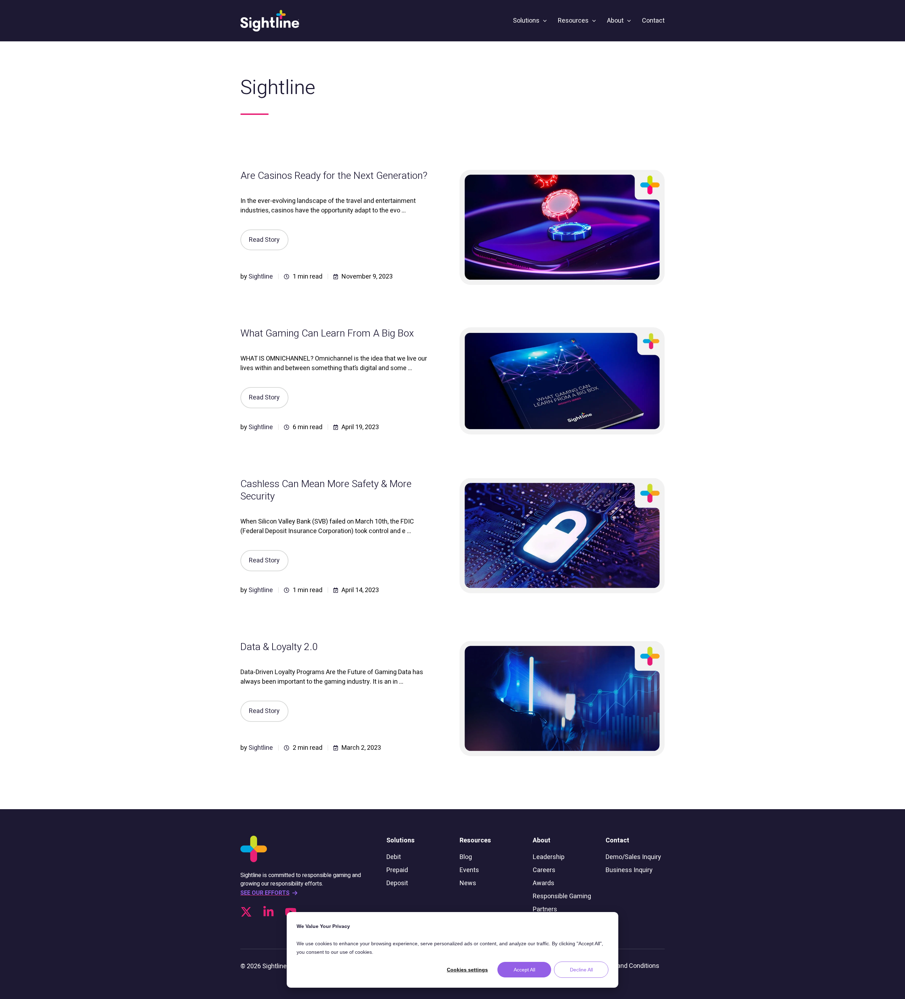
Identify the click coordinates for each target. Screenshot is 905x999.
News (468, 883)
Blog (466, 857)
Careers (544, 870)
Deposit (397, 883)
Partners (545, 909)
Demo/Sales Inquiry (633, 857)
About (615, 20)
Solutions (526, 20)
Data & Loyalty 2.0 (279, 647)
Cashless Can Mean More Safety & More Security (325, 490)
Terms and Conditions (628, 966)
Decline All (581, 969)
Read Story (264, 240)
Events (469, 870)
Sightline (261, 276)
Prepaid (397, 870)
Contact (653, 20)
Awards (543, 883)
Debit (393, 857)
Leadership (549, 857)
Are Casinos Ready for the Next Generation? (333, 176)
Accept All (524, 969)
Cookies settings (467, 969)
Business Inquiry (629, 870)
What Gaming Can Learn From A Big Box (327, 333)
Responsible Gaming (562, 896)
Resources (573, 20)
